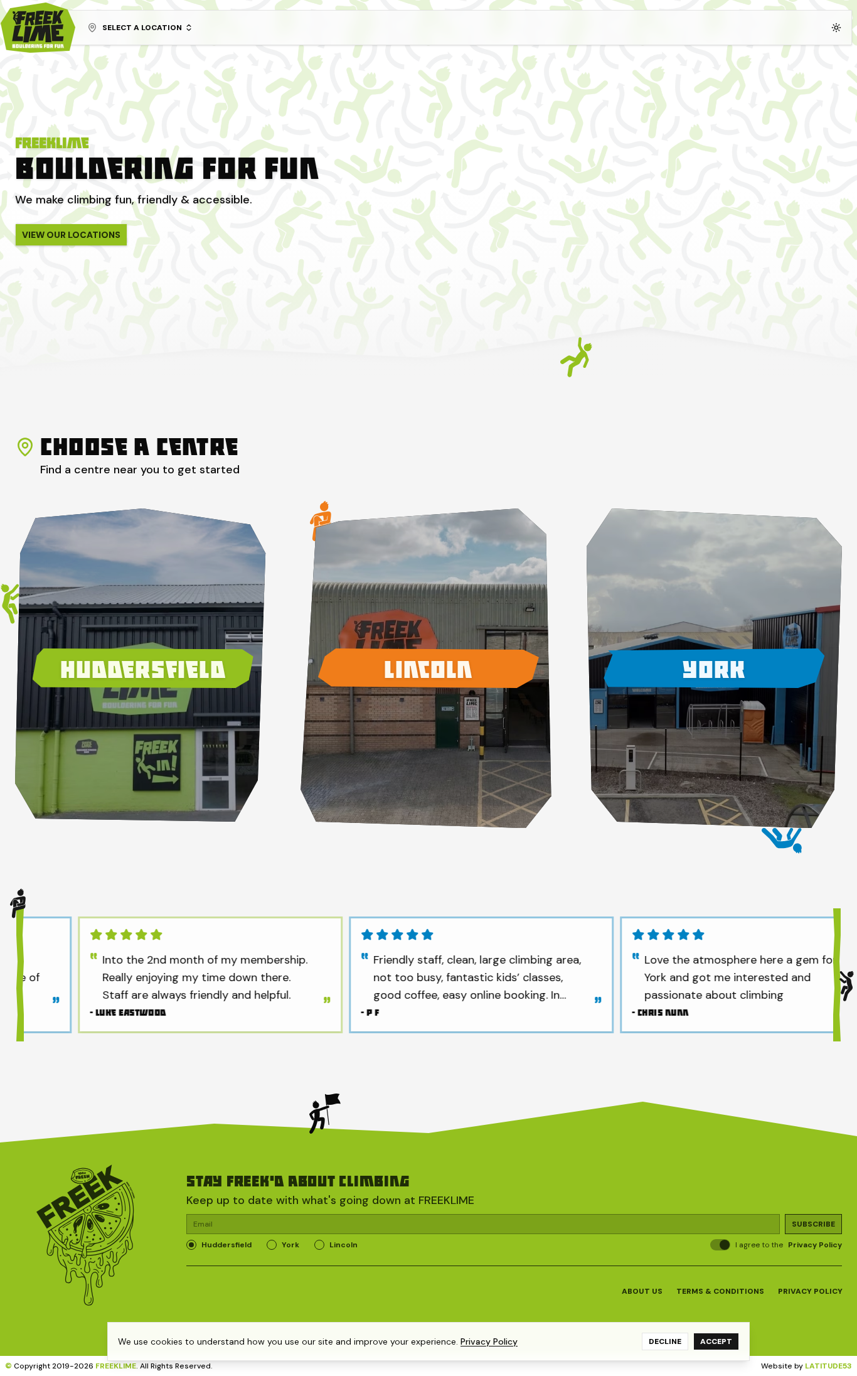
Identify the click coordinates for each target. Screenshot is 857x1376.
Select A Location (142, 28)
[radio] (191, 1245)
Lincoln (343, 1245)
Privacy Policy (815, 1245)
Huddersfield (226, 1245)
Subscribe (813, 1224)
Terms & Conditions (720, 1291)
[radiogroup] (443, 1244)
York (290, 1245)
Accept (716, 1341)
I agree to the (788, 1245)
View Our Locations (71, 234)
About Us (642, 1291)
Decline (665, 1341)
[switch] (720, 1244)
